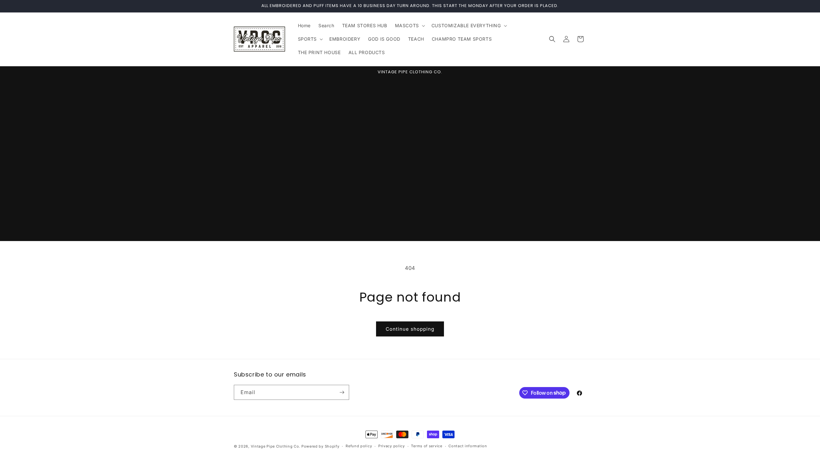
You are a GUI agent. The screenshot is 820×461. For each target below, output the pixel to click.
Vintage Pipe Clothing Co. (275, 446)
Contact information (467, 446)
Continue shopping (410, 329)
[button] (409, 25)
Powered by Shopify (320, 446)
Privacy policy (391, 446)
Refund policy (359, 446)
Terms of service (426, 446)
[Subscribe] (342, 392)
